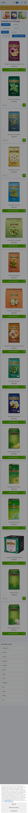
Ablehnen (14, 804)
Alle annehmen (14, 810)
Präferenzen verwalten (14, 807)
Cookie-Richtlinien (8, 800)
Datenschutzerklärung (9, 801)
